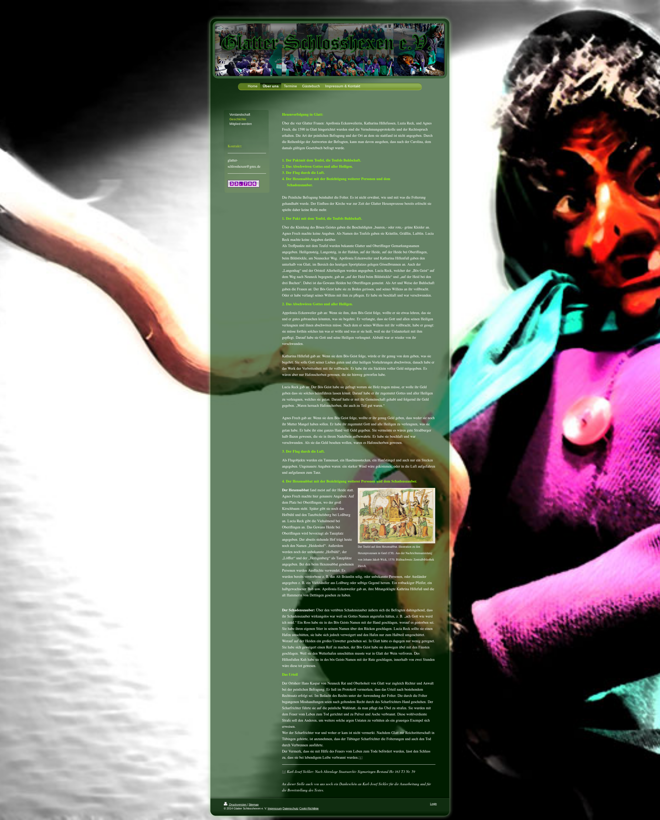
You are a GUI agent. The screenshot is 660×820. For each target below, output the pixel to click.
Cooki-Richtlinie (309, 808)
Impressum (275, 808)
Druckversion (237, 804)
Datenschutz (291, 808)
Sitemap (254, 804)
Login (433, 803)
